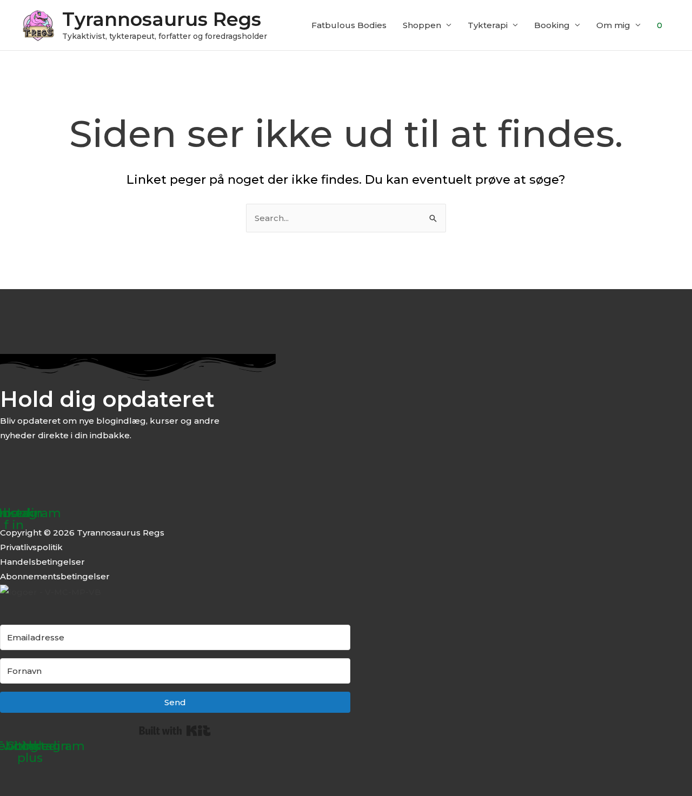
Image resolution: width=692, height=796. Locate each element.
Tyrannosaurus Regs (161, 19)
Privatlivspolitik (31, 547)
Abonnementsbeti (38, 576)
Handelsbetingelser (42, 562)
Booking (552, 25)
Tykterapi (488, 25)
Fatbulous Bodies (349, 25)
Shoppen (422, 25)
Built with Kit (175, 730)
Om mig (613, 25)
